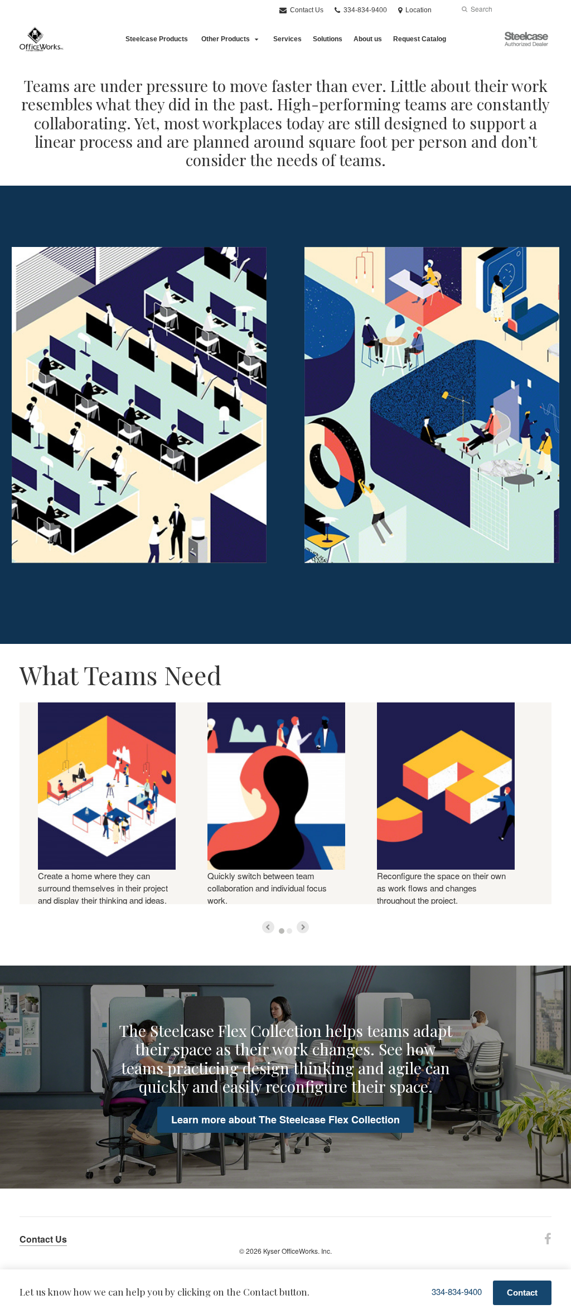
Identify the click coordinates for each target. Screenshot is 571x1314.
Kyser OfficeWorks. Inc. (297, 1250)
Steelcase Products (156, 39)
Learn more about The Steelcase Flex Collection (285, 1119)
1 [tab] (281, 931)
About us (368, 39)
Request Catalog (419, 39)
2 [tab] (289, 931)
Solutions (327, 39)
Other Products (225, 39)
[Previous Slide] (268, 927)
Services (287, 39)
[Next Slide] (303, 927)
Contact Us (305, 10)
